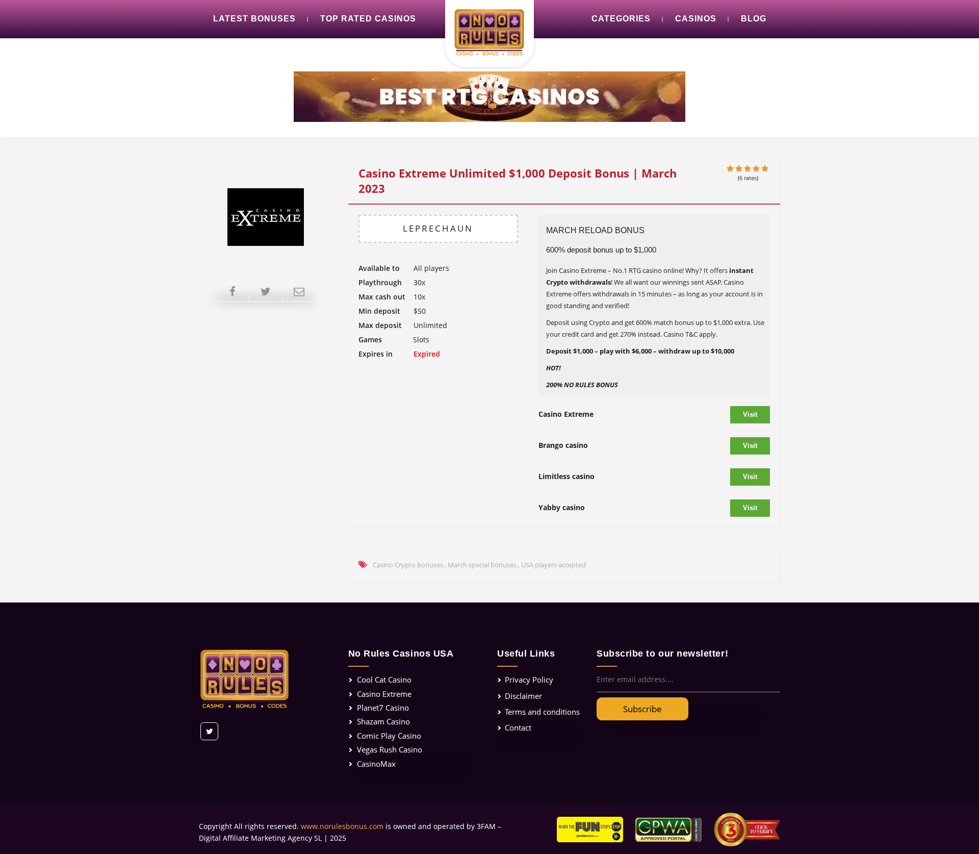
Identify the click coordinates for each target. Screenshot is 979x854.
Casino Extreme (566, 414)
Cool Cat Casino (384, 679)
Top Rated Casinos (368, 18)
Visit (750, 414)
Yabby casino (561, 507)
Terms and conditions (542, 712)
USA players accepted (553, 564)
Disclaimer (523, 696)
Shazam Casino (383, 721)
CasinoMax (376, 764)
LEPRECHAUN (438, 228)
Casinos (695, 18)
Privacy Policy (529, 679)
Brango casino (563, 445)
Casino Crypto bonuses (408, 564)
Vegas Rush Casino (389, 749)
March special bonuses (482, 564)
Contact (518, 727)
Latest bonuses (254, 18)
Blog (753, 18)
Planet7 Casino (383, 707)
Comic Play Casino (389, 736)
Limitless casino (566, 476)
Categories (621, 18)
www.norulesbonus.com (342, 826)
